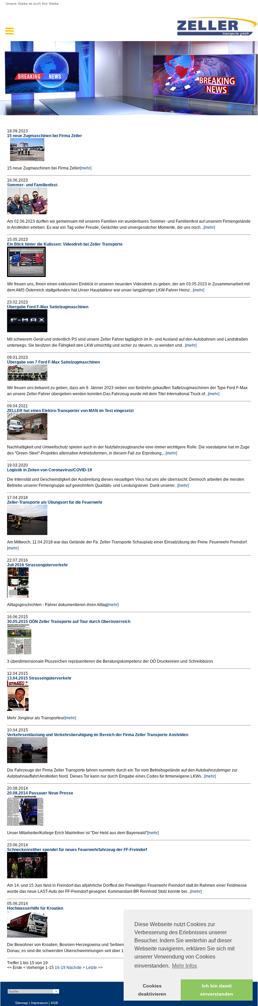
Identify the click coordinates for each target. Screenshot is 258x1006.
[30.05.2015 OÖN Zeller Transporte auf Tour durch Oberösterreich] (19, 653)
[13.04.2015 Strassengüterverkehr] (18, 709)
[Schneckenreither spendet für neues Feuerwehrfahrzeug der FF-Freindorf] (27, 877)
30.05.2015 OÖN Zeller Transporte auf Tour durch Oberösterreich (68, 621)
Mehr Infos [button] (184, 966)
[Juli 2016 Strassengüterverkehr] (18, 596)
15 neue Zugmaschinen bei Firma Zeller (44, 135)
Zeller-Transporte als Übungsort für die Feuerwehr (54, 502)
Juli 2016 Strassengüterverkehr (37, 565)
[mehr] (85, 168)
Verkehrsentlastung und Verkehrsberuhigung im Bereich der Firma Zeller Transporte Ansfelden (97, 734)
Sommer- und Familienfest (32, 185)
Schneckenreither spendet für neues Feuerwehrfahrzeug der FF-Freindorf (77, 849)
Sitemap (21, 1003)
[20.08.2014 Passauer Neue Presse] (25, 824)
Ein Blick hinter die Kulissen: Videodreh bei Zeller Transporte (65, 244)
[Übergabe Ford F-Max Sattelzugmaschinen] (27, 330)
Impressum (39, 1003)
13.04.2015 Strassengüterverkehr (39, 678)
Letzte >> (94, 967)
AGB (54, 1003)
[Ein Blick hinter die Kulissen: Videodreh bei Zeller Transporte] (26, 275)
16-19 (60, 967)
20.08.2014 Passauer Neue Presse (40, 793)
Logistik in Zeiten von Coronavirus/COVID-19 (49, 470)
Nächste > (76, 967)
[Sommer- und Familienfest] (27, 213)
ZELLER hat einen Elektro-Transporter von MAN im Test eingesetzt (70, 410)
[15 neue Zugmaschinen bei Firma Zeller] (27, 159)
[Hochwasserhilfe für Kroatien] (27, 936)
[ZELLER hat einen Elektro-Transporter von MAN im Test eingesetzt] (27, 438)
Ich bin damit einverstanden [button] (216, 990)
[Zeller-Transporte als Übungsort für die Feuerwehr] (27, 533)
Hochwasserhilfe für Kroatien (35, 908)
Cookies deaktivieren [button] (152, 990)
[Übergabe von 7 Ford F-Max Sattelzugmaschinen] (27, 379)
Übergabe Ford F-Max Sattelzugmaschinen (47, 307)
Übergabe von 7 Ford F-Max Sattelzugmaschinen (53, 362)
